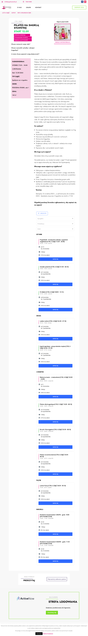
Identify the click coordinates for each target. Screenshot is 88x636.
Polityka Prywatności (48, 633)
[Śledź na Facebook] (82, 2)
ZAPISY (13, 13)
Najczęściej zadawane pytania (57, 579)
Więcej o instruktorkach (62, 42)
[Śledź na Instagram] (85, 2)
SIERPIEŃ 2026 (79, 7)
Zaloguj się (52, 613)
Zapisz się (55, 259)
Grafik (28, 7)
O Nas (19, 7)
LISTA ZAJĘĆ (6, 13)
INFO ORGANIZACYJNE (24, 13)
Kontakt (38, 7)
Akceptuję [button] (39, 633)
